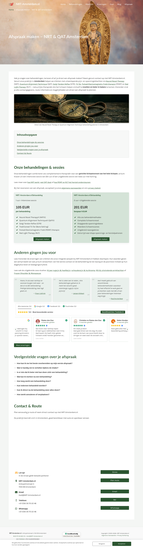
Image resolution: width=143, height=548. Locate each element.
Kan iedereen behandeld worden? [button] (32, 385)
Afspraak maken (42, 239)
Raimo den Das (30, 320)
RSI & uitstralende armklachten (110, 270)
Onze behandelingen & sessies (30, 142)
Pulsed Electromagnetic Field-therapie (98, 84)
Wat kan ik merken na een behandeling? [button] (34, 377)
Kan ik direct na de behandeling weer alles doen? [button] (38, 390)
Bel (114, 500)
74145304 (22, 539)
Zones (114, 472)
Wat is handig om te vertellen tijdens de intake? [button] (37, 368)
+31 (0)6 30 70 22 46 (19, 536)
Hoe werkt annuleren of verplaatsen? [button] (33, 394)
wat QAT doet (45, 182)
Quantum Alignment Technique (33, 84)
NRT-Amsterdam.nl (28, 4)
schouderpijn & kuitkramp (83, 270)
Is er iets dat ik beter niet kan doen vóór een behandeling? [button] (42, 372)
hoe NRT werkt (33, 182)
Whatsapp (114, 508)
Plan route (114, 480)
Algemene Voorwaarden (109, 535)
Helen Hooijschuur (106, 320)
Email (114, 491)
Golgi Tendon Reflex (61, 84)
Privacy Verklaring (123, 535)
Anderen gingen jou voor (27, 146)
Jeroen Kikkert (78, 293)
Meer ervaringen (23, 345)
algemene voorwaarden (72, 188)
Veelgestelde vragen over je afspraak (32, 149)
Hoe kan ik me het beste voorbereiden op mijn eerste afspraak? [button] (44, 363)
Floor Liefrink (40, 293)
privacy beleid (94, 188)
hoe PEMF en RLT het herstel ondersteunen (72, 182)
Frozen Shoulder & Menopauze (27, 273)
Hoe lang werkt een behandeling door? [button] (34, 381)
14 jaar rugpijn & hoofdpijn (59, 270)
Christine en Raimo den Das (72, 320)
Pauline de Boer (117, 299)
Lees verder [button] (22, 338)
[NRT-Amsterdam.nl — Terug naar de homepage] (11, 4)
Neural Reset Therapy (115, 81)
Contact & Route (24, 153)
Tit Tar (78, 84)
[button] (39, 306)
